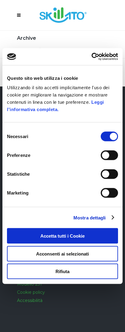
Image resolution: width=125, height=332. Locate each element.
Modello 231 (29, 284)
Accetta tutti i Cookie (62, 236)
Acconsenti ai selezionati (62, 253)
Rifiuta (62, 271)
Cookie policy (31, 292)
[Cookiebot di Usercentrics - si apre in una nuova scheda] (91, 57)
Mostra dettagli (89, 217)
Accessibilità (29, 300)
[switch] (109, 155)
